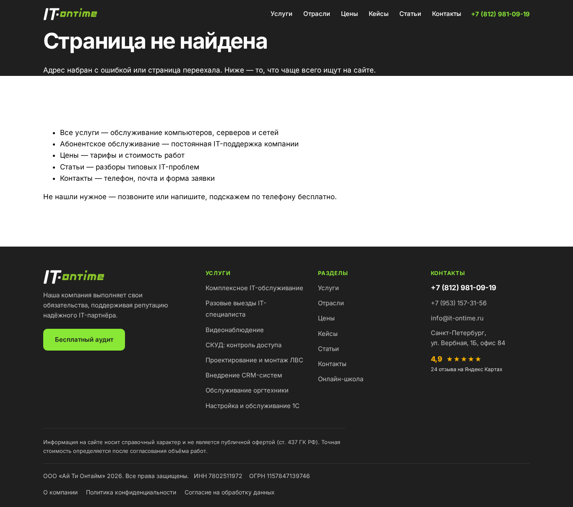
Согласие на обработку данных (230, 492)
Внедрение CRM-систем (244, 375)
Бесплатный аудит (84, 339)
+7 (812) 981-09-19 (500, 14)
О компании (60, 492)
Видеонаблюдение (235, 330)
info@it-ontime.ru (457, 318)
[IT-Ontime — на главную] (72, 14)
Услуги (281, 14)
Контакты (446, 14)
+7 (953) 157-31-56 (459, 303)
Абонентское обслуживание (110, 144)
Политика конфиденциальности (131, 492)
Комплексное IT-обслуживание (254, 288)
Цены (349, 14)
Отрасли (316, 14)
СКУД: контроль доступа (243, 345)
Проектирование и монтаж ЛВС (254, 360)
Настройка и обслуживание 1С (253, 406)
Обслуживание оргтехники (247, 390)
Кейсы (378, 14)
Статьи (410, 14)
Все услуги (79, 132)
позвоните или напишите (161, 196)
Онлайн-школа (340, 379)
